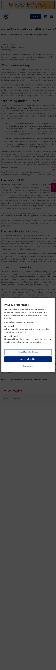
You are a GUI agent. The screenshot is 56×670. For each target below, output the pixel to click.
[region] (28, 335)
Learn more (28, 366)
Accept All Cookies (28, 359)
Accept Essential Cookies (28, 352)
